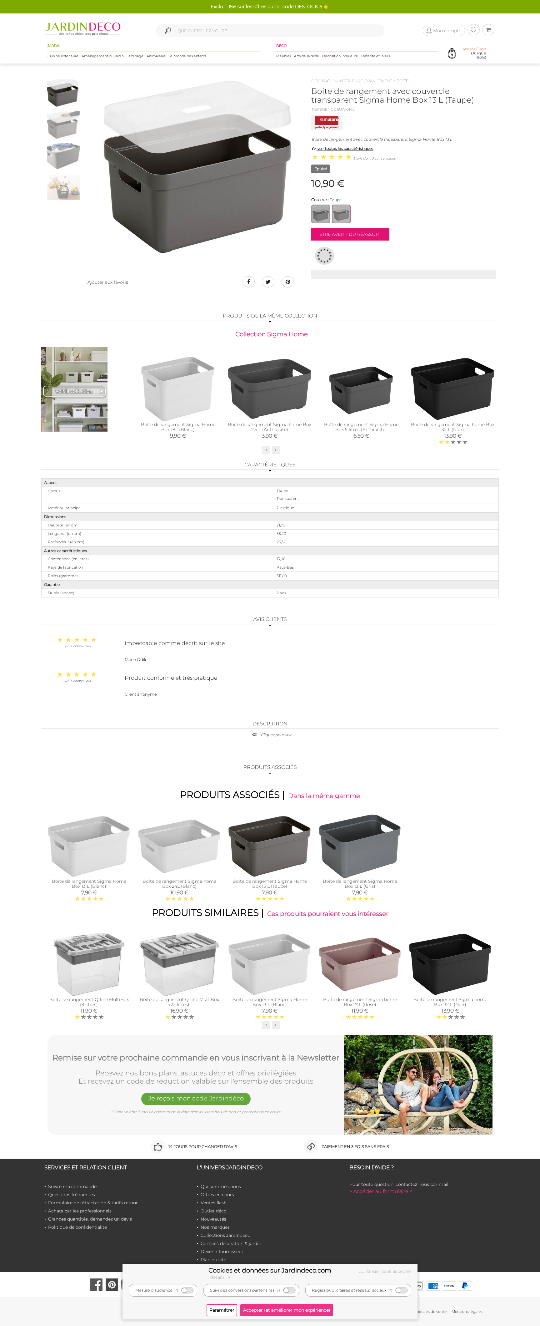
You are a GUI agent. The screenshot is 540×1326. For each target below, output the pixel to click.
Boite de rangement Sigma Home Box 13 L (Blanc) (89, 883)
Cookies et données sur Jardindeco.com (269, 1270)
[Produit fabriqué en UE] (324, 255)
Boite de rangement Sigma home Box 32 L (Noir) (452, 427)
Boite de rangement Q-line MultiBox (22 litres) (179, 1002)
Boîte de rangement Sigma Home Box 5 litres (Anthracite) (361, 427)
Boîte (402, 81)
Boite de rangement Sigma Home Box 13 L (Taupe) (269, 883)
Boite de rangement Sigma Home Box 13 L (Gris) (360, 883)
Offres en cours (217, 1194)
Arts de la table (306, 56)
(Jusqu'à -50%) (474, 53)
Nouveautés (213, 1219)
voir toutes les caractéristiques (345, 148)
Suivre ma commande (72, 1186)
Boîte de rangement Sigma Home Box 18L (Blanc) (178, 427)
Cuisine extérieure (63, 56)
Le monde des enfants (187, 56)
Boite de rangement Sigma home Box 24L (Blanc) (179, 883)
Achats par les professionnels (80, 1211)
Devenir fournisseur (222, 1251)
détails (218, 1277)
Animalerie (156, 56)
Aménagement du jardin (103, 56)
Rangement (379, 81)
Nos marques (215, 1227)
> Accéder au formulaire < (380, 1191)
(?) (175, 1290)
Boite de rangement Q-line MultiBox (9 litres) (89, 1002)
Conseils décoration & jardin (231, 1243)
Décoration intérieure (340, 56)
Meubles (283, 56)
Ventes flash (214, 1203)
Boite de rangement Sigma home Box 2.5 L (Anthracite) (269, 427)
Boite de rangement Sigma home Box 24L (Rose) (360, 1002)
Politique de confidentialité (77, 1227)
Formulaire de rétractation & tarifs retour (93, 1203)
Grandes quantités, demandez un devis (90, 1219)
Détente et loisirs (375, 56)
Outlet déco (214, 1211)
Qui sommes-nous (221, 1186)
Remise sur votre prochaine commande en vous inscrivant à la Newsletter (195, 1058)
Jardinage (135, 56)
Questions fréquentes (71, 1194)
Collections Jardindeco (225, 1235)
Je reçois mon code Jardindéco (196, 1098)
